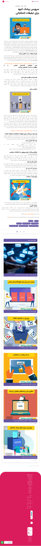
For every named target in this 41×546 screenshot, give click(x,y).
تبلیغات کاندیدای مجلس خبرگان (23, 225)
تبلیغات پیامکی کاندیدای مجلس (33, 225)
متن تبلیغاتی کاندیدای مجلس (14, 225)
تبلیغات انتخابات (19, 223)
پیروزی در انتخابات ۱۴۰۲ (35, 223)
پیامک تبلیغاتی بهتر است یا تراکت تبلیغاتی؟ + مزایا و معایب (21, 130)
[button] (3, 1)
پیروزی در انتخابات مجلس (26, 223)
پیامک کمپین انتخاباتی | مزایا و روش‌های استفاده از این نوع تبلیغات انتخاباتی (18, 63)
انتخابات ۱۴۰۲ (31, 221)
